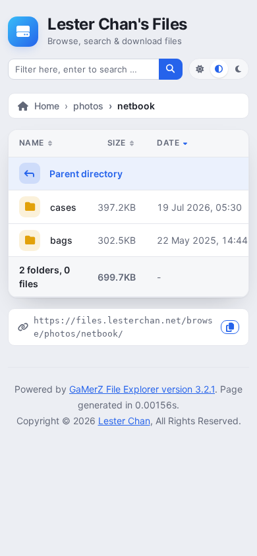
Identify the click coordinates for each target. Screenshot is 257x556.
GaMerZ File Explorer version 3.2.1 (142, 389)
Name (32, 143)
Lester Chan (124, 420)
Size (117, 143)
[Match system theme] (219, 69)
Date (169, 143)
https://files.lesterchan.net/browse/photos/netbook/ (123, 327)
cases (61, 207)
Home (46, 105)
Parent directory (85, 173)
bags (59, 240)
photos (88, 105)
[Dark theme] (238, 69)
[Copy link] (230, 327)
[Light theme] (199, 69)
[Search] (171, 69)
